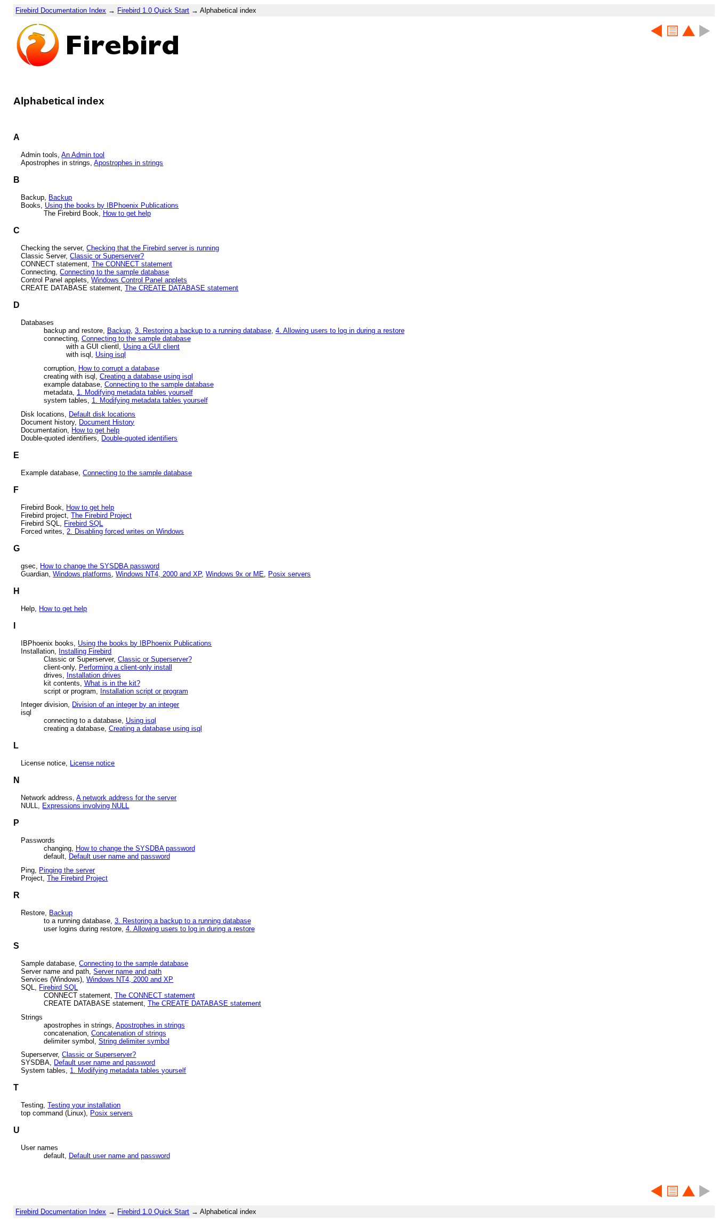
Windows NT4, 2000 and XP (158, 574)
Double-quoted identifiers (139, 438)
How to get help (127, 213)
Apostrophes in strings (128, 163)
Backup (60, 197)
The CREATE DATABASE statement (181, 288)
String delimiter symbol (134, 1041)
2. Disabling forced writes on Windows (125, 531)
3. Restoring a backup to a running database (203, 331)
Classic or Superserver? (107, 256)
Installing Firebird (85, 651)
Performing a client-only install (125, 667)
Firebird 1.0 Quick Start (153, 10)
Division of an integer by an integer (125, 704)
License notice (92, 763)
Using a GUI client (151, 347)
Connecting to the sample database (114, 272)
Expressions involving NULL (85, 806)
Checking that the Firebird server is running (152, 248)
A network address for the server (126, 798)
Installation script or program (144, 691)
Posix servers (289, 574)
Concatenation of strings (128, 1033)
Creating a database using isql (146, 376)
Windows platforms (82, 574)
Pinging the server (67, 870)
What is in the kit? (112, 683)
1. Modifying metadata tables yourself (135, 392)
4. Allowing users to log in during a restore (340, 331)
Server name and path (127, 971)
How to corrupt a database (118, 368)
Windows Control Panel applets (139, 280)
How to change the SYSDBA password (99, 566)
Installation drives (94, 675)
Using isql (110, 355)
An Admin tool (82, 155)
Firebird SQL (83, 523)
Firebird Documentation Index (60, 10)
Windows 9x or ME (235, 574)
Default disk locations (102, 414)
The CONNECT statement (132, 264)
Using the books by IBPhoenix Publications (112, 205)
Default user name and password (119, 856)
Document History (106, 422)
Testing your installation (83, 1105)
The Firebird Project (101, 515)
